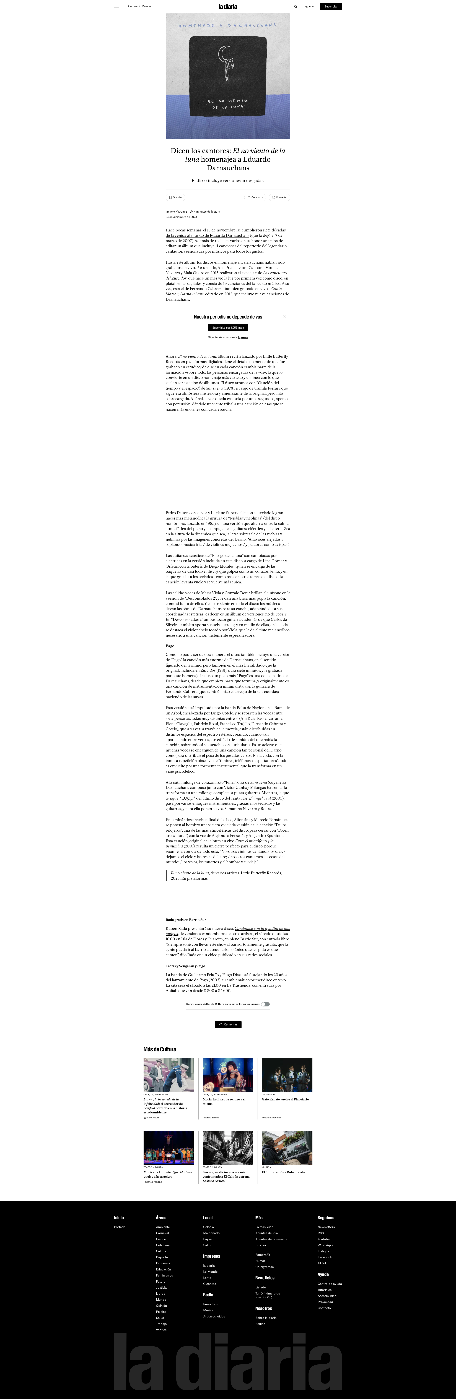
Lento (207, 1278)
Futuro (160, 1281)
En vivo (260, 1245)
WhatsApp (325, 1245)
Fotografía (262, 1255)
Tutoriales (324, 1290)
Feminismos (164, 1275)
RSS (321, 1233)
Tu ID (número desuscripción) (267, 1295)
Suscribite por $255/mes (228, 327)
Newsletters (326, 1227)
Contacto (324, 1308)
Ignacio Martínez (176, 211)
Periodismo (211, 1304)
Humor (260, 1261)
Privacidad (325, 1302)
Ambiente (163, 1227)
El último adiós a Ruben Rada (283, 1172)
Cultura (133, 6)
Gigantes (209, 1284)
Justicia (161, 1288)
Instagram (325, 1251)
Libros (160, 1294)
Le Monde (210, 1272)
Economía (163, 1263)
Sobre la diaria (266, 1318)
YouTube (324, 1239)
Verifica (161, 1330)
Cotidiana (163, 1245)
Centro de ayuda (330, 1284)
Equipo (260, 1324)
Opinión (161, 1306)
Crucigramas (264, 1267)
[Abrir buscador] (295, 6)
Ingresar (309, 6)
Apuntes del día (266, 1233)
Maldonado (211, 1233)
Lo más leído (264, 1227)
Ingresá (243, 337)
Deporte (162, 1257)
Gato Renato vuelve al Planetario (285, 1099)
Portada (120, 1227)
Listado (260, 1287)
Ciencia (161, 1239)
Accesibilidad (327, 1296)
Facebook (325, 1257)
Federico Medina (153, 1181)
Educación (163, 1269)
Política (161, 1312)
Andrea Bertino (211, 1117)
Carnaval (162, 1233)
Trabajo (161, 1324)
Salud (160, 1318)
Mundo (161, 1300)
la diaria (209, 1266)
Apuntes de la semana (271, 1239)
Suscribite (331, 6)
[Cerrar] (284, 317)
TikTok (322, 1263)
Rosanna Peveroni (272, 1117)
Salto (207, 1245)
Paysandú (210, 1239)
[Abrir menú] (117, 6)
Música (146, 6)
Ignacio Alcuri (151, 1117)
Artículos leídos (214, 1316)
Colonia (208, 1227)
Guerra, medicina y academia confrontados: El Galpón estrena (226, 1176)
